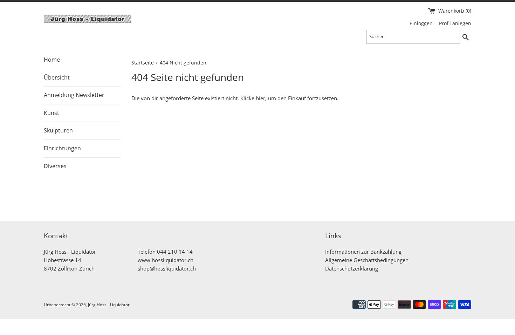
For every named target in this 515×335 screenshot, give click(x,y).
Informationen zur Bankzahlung (363, 251)
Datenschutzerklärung (351, 268)
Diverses (55, 166)
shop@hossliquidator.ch (167, 268)
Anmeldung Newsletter (74, 95)
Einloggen (421, 23)
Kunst (51, 113)
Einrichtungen (62, 148)
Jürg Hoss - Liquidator (109, 305)
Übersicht (57, 77)
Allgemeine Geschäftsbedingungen (366, 260)
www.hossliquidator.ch (165, 260)
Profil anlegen (455, 23)
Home (52, 59)
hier (260, 98)
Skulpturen (58, 130)
